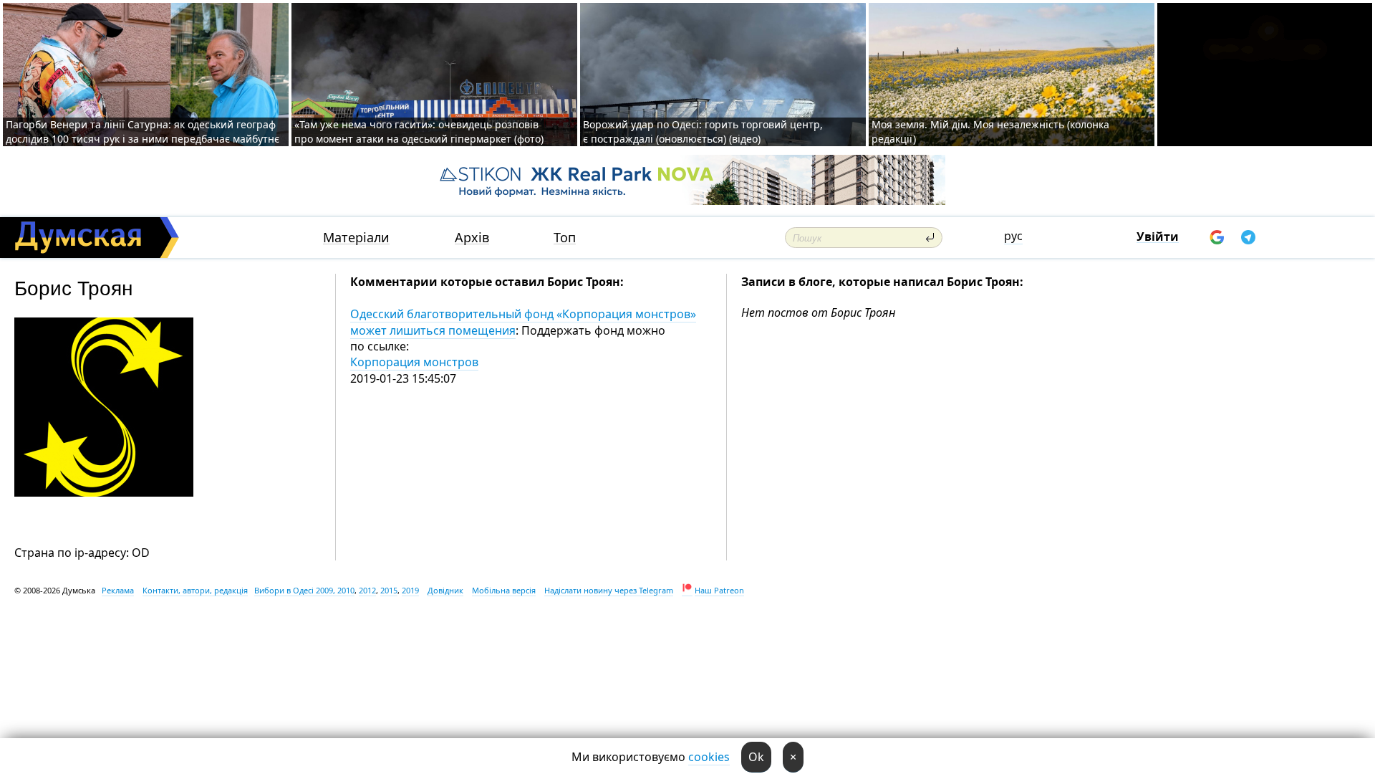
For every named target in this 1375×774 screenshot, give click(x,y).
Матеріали (356, 237)
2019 (410, 590)
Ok (756, 757)
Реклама (118, 590)
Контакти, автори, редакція (195, 590)
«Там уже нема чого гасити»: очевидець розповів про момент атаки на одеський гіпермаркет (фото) (419, 131)
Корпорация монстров (414, 362)
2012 (367, 590)
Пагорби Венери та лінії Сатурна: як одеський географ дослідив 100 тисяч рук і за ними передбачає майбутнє (142, 131)
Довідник (445, 590)
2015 (388, 590)
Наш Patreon (719, 590)
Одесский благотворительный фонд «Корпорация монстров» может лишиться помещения (523, 322)
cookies (709, 757)
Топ (565, 237)
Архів (472, 237)
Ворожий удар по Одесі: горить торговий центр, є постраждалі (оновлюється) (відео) (703, 131)
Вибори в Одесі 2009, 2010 (304, 590)
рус (1013, 236)
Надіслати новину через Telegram (608, 590)
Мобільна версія (504, 590)
